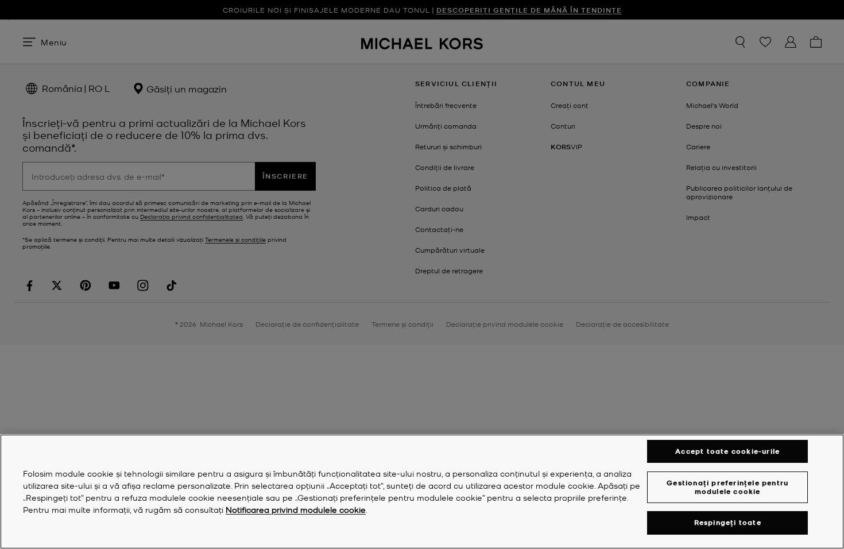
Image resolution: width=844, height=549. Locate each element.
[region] (422, 491)
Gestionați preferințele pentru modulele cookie (727, 487)
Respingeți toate (727, 523)
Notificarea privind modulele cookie (296, 509)
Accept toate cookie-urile (727, 451)
